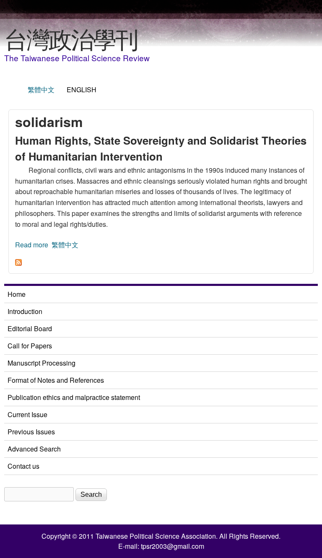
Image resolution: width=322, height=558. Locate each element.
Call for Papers (30, 345)
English (81, 89)
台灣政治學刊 (71, 38)
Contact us (23, 466)
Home (17, 294)
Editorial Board (30, 328)
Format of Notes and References (56, 380)
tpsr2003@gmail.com (172, 546)
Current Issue (27, 414)
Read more (31, 244)
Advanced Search (34, 449)
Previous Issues (31, 431)
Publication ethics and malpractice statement (74, 397)
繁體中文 (41, 89)
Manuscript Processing (41, 363)
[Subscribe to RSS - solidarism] (18, 263)
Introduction (25, 311)
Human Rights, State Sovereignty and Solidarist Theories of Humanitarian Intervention (160, 148)
